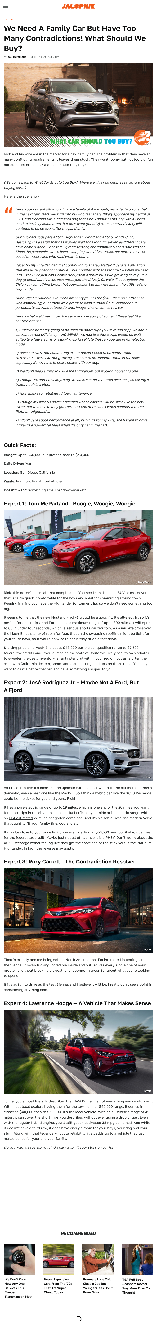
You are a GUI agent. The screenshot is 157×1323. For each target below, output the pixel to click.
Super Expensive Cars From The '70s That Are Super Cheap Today (58, 1286)
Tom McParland (17, 57)
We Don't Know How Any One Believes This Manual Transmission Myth (19, 1288)
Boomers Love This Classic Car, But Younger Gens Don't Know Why (98, 1286)
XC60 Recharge (138, 793)
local (26, 1107)
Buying (9, 19)
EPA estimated (21, 818)
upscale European (77, 788)
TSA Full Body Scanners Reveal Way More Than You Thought (137, 1286)
